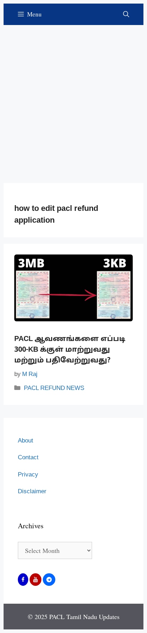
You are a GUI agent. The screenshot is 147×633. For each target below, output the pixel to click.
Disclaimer (32, 491)
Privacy (28, 475)
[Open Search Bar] (126, 14)
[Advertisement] (73, 98)
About (25, 441)
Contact (28, 457)
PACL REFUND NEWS (54, 388)
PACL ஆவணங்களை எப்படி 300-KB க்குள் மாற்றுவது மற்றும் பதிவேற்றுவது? (69, 350)
